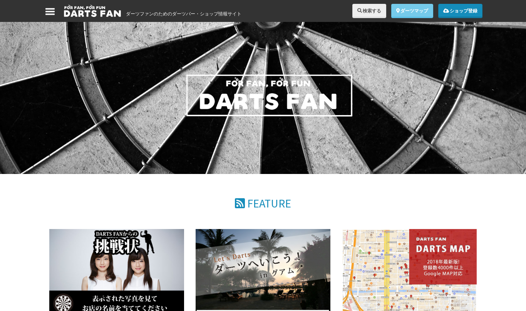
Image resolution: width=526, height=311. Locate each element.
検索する (371, 10)
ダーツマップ (414, 10)
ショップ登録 (463, 10)
